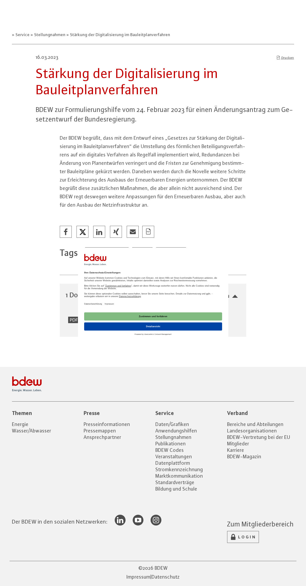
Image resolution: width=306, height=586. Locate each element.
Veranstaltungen (173, 456)
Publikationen (170, 444)
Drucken (287, 57)
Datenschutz (166, 577)
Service (23, 34)
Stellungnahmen (49, 34)
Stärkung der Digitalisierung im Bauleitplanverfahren (119, 34)
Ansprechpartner (102, 437)
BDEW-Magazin (244, 456)
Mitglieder (238, 444)
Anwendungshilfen (176, 431)
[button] (66, 232)
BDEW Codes (169, 450)
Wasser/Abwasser (31, 431)
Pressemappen (100, 431)
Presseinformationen (107, 424)
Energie (20, 424)
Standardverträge (174, 482)
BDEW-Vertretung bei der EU (258, 437)
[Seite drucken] (148, 232)
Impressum (138, 577)
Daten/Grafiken (172, 424)
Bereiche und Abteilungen (255, 424)
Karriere (235, 450)
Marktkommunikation (179, 476)
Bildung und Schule (176, 489)
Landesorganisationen (252, 431)
